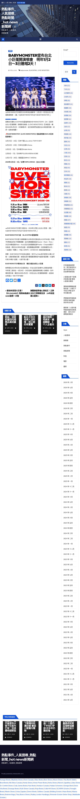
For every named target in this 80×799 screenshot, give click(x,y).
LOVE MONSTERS (43, 70)
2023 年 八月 (68, 570)
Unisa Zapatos (21, 791)
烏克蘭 (67, 212)
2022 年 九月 (68, 627)
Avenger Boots (5, 780)
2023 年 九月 (68, 564)
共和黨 (67, 111)
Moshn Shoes (10, 791)
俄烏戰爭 (68, 104)
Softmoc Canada (43, 791)
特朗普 (67, 216)
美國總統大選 (69, 223)
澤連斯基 (68, 208)
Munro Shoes (58, 780)
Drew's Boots (31, 791)
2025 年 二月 (68, 476)
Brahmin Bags (10, 794)
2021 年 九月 (68, 689)
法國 (67, 194)
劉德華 (67, 119)
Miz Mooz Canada (15, 783)
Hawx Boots (67, 791)
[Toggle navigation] (40, 39)
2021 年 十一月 (69, 679)
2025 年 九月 (68, 440)
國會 (67, 141)
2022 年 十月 (68, 622)
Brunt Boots (4, 783)
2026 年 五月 (68, 398)
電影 (65, 361)
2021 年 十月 (68, 684)
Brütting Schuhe (55, 791)
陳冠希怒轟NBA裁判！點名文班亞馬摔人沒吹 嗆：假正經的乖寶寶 (30, 318)
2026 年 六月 (68, 393)
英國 (67, 231)
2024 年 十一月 (69, 492)
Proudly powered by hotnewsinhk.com (12, 773)
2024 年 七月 (68, 512)
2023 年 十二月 (69, 549)
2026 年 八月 (68, 382)
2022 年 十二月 (69, 611)
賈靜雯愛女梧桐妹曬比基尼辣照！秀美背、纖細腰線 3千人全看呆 (48, 318)
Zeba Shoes (76, 783)
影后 (67, 160)
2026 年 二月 (68, 413)
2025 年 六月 (68, 455)
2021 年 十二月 (69, 674)
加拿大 (67, 123)
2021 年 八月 (68, 695)
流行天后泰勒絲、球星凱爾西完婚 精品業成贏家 (10, 319)
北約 (67, 126)
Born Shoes (48, 780)
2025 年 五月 (68, 460)
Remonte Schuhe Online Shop (60, 794)
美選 (67, 227)
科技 (65, 356)
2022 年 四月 (68, 653)
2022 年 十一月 (69, 616)
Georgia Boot (68, 786)
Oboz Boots (39, 780)
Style (65, 330)
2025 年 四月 (68, 466)
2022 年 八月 (68, 632)
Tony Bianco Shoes (23, 794)
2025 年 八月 (68, 445)
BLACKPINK (33, 70)
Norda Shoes (27, 783)
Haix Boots (32, 786)
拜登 (67, 167)
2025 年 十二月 (69, 424)
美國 (67, 220)
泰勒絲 (67, 197)
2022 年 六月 (68, 643)
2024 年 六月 (68, 518)
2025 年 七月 (68, 450)
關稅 (67, 242)
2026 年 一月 (68, 419)
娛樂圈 (10, 51)
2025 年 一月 (68, 481)
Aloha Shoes (52, 783)
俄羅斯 (67, 108)
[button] (77, 39)
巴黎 (67, 156)
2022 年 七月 (68, 637)
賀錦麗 (67, 235)
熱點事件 (67, 346)
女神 (67, 149)
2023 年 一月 (68, 606)
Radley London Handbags (40, 794)
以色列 (67, 97)
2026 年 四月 (68, 403)
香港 (67, 246)
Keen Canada (28, 780)
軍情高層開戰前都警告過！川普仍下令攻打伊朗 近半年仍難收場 (49, 724)
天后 (67, 145)
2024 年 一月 (68, 544)
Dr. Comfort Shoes (6, 786)
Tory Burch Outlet (70, 780)
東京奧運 (68, 175)
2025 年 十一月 (69, 429)
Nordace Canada (43, 786)
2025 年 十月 (68, 434)
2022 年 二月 (68, 663)
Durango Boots (13, 788)
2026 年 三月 (68, 408)
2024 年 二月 (68, 538)
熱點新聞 (67, 351)
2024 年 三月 (68, 533)
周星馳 (67, 134)
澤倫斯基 (68, 205)
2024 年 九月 (68, 502)
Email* (66, 50)
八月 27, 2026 (11, 734)
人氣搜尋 (67, 335)
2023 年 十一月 (69, 554)
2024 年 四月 (68, 528)
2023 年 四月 (68, 590)
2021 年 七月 (68, 700)
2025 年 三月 (68, 471)
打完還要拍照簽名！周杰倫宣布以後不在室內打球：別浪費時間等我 (10, 724)
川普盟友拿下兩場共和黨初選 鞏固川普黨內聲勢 (70, 279)
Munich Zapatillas (64, 783)
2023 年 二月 (68, 601)
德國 (67, 164)
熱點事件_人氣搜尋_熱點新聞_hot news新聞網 (9, 18)
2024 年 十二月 (69, 486)
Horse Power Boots (40, 783)
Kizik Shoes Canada (27, 788)
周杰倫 (67, 138)
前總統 (67, 115)
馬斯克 (67, 250)
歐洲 (67, 186)
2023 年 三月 (68, 596)
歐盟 (67, 190)
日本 (67, 171)
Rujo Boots (39, 788)
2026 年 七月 (68, 387)
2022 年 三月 (68, 658)
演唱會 (67, 201)
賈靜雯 (67, 238)
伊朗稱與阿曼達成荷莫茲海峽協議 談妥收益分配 (70, 300)
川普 (67, 153)
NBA (67, 85)
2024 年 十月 (68, 497)
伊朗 (67, 100)
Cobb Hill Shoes (50, 788)
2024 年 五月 (68, 523)
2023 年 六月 (68, 580)
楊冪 (67, 182)
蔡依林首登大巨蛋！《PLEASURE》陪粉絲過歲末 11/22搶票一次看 (18, 293)
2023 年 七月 (68, 575)
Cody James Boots (20, 786)
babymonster (24, 70)
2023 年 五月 (68, 585)
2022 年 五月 (68, 648)
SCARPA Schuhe (63, 788)
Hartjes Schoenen (56, 786)
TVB (67, 89)
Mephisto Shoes (17, 780)
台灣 (67, 130)
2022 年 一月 (68, 669)
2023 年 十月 (68, 559)
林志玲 (67, 179)
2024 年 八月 (68, 507)
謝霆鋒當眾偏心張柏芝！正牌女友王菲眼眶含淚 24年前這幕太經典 (42, 293)
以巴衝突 (68, 93)
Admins (9, 737)
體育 (65, 366)
